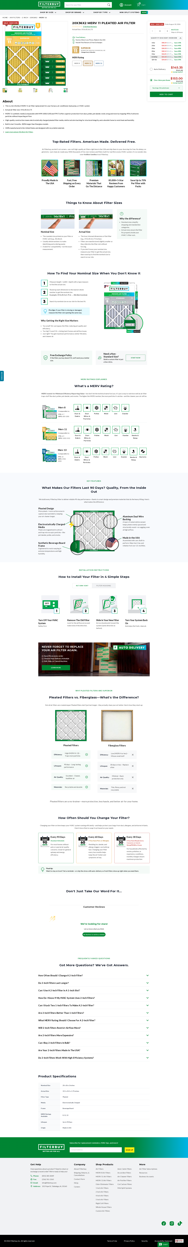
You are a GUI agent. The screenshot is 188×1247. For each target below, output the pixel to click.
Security (145, 1241)
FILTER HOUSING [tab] (104, 586)
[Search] (109, 5)
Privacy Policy (129, 1241)
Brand (73, 12)
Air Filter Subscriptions (148, 1169)
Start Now (135, 358)
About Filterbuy (80, 1169)
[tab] (5, 90)
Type (100, 12)
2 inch (25, 17)
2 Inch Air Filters (102, 1192)
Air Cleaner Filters (125, 1176)
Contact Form (79, 1179)
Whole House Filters (104, 1207)
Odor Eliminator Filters (105, 1184)
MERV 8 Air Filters (103, 1173)
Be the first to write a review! (94, 934)
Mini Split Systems (125, 1188)
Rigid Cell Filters (102, 1203)
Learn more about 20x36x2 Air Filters (19, 132)
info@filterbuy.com (49, 1183)
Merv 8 (77, 63)
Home (5, 17)
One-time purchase (162, 80)
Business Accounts (146, 1176)
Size (46, 12)
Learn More (56, 668)
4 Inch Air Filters (102, 1196)
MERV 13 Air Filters (103, 1180)
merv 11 (43, 17)
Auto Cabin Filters (125, 1169)
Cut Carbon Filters (125, 1184)
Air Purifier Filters (125, 1180)
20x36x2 (33, 17)
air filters (15, 17)
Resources (143, 1173)
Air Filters (100, 1169)
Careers (77, 1187)
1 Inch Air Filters (102, 1188)
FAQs (76, 1183)
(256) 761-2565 (48, 1179)
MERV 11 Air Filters (103, 1176)
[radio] (166, 68)
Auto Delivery (160, 69)
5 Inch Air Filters (102, 1199)
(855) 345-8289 (48, 1176)
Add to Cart (166, 94)
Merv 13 (99, 63)
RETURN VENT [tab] (82, 586)
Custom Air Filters (103, 1211)
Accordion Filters (124, 1173)
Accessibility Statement (163, 1241)
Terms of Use (112, 1241)
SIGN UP (129, 1150)
